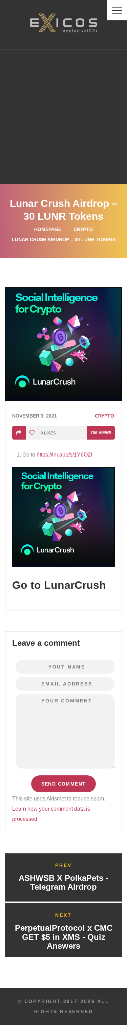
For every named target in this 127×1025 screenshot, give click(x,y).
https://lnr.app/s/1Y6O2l (64, 455)
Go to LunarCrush (59, 585)
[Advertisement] (63, 116)
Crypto (83, 229)
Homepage (47, 229)
